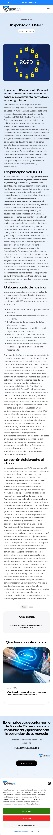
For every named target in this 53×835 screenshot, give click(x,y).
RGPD (31, 31)
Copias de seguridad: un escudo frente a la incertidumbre (26, 693)
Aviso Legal (34, 831)
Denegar (26, 818)
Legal (26, 31)
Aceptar (26, 811)
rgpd (31, 607)
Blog (21, 31)
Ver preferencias (26, 825)
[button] (49, 783)
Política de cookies (21, 831)
